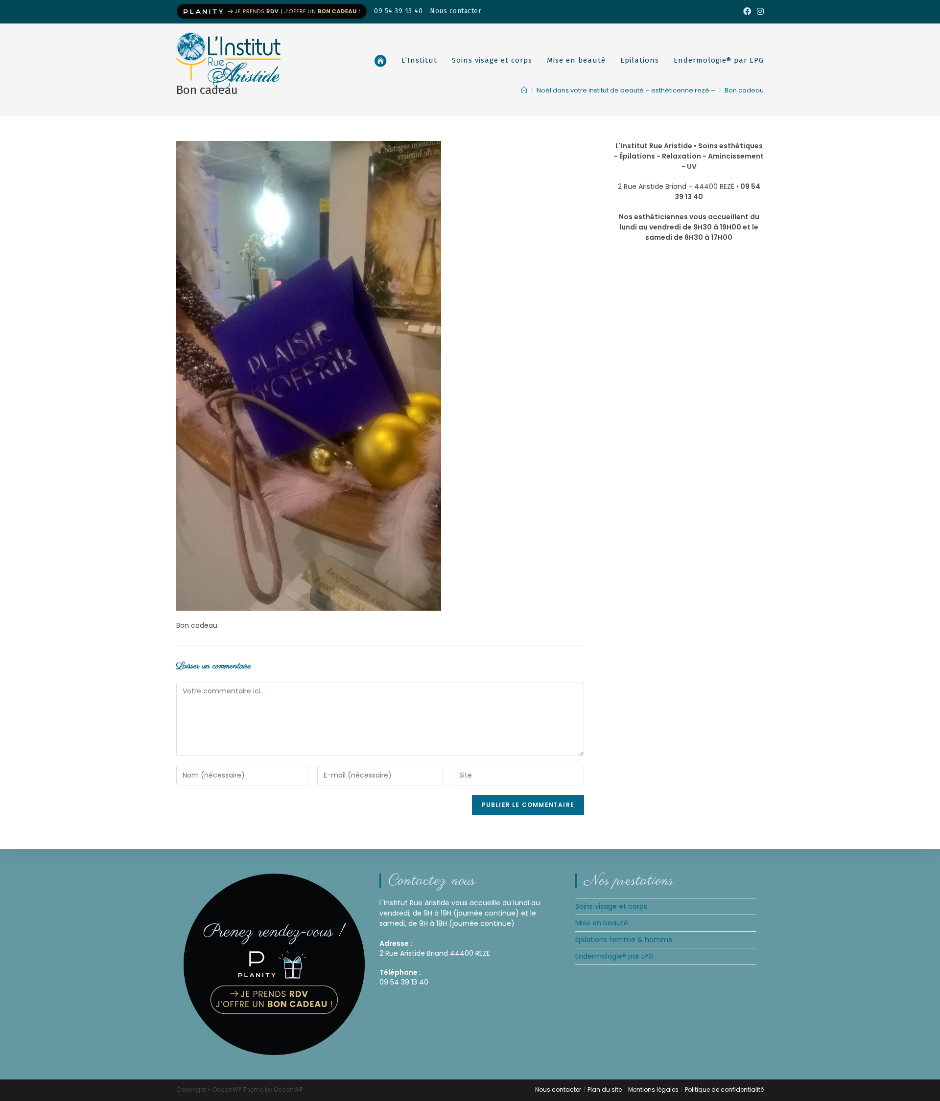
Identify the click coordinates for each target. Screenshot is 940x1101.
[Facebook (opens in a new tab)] (747, 12)
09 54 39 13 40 (398, 11)
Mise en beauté (601, 923)
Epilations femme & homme (624, 939)
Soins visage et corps (611, 906)
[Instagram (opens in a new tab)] (759, 12)
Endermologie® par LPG (614, 956)
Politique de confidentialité (724, 1089)
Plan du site (605, 1089)
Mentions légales (653, 1089)
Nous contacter (455, 11)
